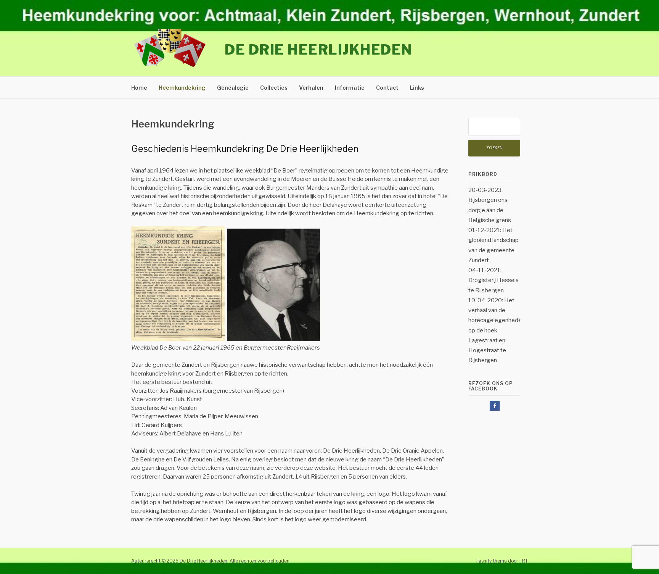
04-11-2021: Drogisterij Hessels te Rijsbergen (493, 280)
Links (417, 87)
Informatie (350, 87)
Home (139, 87)
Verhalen (311, 87)
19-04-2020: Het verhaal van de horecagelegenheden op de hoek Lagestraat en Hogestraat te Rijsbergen (496, 330)
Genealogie (233, 87)
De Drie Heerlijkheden (319, 49)
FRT (523, 561)
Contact (387, 87)
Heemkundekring (182, 87)
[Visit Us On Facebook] (494, 409)
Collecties (274, 87)
